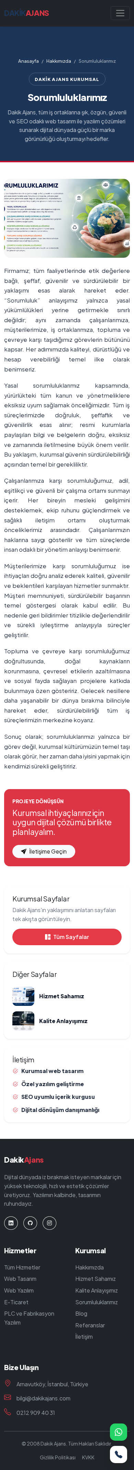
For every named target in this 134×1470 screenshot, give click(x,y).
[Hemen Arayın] (118, 1454)
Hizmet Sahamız (95, 1278)
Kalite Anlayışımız (96, 1290)
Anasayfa (28, 61)
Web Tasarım (20, 1278)
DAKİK (26, 13)
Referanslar (90, 1325)
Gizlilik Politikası (58, 1457)
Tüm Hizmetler (22, 1267)
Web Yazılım (19, 1290)
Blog (81, 1313)
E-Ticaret (16, 1302)
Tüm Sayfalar (71, 936)
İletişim (84, 1336)
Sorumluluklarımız (96, 1302)
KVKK (88, 1457)
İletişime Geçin (48, 851)
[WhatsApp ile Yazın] (118, 1432)
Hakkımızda (58, 61)
